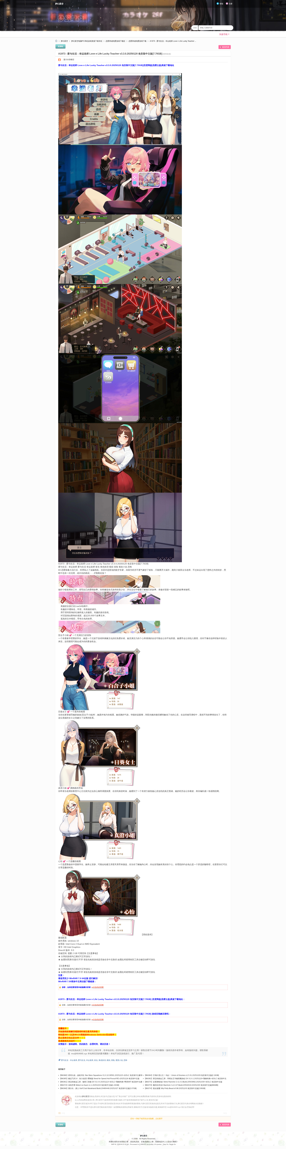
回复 (63, 1113)
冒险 (113, 1060)
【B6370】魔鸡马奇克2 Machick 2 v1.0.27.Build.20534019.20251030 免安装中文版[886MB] (181, 1085)
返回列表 (225, 47)
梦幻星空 (59, 4)
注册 (230, 4)
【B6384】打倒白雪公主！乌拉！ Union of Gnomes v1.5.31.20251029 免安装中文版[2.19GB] (181, 1075)
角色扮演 (102, 1060)
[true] (230, 27)
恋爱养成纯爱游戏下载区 (115, 41)
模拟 (108, 1060)
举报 (225, 1113)
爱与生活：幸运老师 (69, 1060)
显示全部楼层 (68, 60)
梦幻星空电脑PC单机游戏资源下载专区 (86, 41)
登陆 (221, 4)
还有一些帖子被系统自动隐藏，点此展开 (146, 1119)
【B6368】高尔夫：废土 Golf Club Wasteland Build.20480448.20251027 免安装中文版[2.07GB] (97, 1088)
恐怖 (125, 1060)
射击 (96, 1060)
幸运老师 (89, 1060)
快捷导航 (223, 34)
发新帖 (60, 46)
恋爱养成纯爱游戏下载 (137, 41)
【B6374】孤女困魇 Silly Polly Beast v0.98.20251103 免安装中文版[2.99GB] (174, 1088)
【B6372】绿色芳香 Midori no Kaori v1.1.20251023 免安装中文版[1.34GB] (89, 1085)
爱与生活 (81, 1060)
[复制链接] (167, 54)
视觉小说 (119, 1060)
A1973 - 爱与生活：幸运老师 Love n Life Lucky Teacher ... (173, 41)
